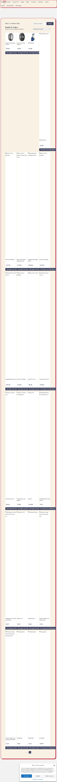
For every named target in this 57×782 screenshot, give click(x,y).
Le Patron (8, 2)
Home (2, 2)
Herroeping (18, 5)
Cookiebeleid (34, 779)
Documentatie (10, 5)
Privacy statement (40, 779)
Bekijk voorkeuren (49, 776)
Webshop (40, 2)
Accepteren (26, 776)
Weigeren (38, 776)
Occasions (33, 2)
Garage (22, 2)
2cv (9, 23)
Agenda (3, 5)
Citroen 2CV (16, 2)
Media (27, 2)
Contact (47, 2)
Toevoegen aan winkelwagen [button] (14, 52)
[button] (54, 765)
